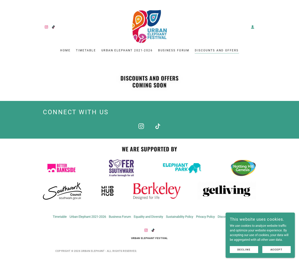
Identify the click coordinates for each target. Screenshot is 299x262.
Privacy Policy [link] (205, 216)
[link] (46, 27)
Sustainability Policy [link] (179, 216)
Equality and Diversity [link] (148, 216)
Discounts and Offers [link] (217, 50)
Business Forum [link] (173, 50)
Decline (244, 249)
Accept (276, 249)
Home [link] (65, 50)
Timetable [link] (86, 50)
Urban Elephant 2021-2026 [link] (127, 50)
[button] (252, 27)
